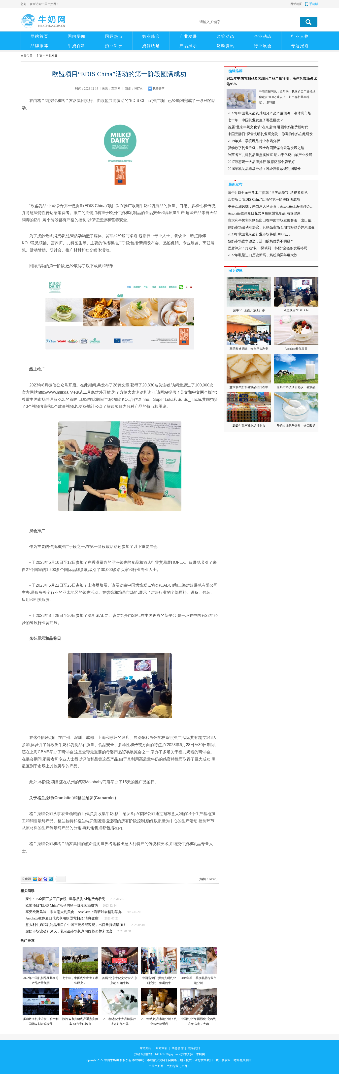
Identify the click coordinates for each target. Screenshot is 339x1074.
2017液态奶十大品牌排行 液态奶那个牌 (119, 1021)
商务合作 (178, 1048)
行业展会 (263, 46)
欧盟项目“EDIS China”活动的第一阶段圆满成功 (62, 905)
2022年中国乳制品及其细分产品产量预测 (41, 980)
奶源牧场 (151, 46)
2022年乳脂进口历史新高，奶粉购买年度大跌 (262, 255)
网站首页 (39, 36)
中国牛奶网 (111, 1060)
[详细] (271, 102)
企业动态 (263, 36)
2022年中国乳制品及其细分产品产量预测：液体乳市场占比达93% (278, 113)
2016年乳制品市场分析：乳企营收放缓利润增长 (264, 169)
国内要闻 (77, 36)
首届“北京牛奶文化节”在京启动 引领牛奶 (119, 980)
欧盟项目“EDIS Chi (296, 310)
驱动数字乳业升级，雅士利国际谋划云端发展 (41, 1021)
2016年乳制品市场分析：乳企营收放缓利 (159, 1021)
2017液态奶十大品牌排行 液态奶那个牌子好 (261, 162)
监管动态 (226, 36)
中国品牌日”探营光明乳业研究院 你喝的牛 (159, 980)
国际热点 (114, 36)
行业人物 (300, 36)
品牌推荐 (39, 46)
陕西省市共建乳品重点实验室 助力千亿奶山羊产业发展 (270, 155)
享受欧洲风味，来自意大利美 (249, 348)
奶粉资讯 (226, 46)
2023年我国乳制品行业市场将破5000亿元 (259, 234)
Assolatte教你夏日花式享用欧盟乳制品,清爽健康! (63, 918)
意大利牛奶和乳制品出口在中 (249, 387)
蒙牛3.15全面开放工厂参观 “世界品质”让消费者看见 (65, 899)
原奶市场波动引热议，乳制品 (296, 387)
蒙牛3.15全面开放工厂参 (249, 310)
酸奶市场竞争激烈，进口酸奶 (296, 425)
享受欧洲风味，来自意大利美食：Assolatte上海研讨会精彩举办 (74, 912)
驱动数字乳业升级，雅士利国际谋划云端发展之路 (266, 148)
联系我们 (194, 1048)
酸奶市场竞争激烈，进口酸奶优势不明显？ (261, 241)
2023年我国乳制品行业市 (249, 425)
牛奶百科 (77, 46)
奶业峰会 (151, 36)
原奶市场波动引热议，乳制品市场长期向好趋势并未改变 (69, 931)
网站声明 (162, 1048)
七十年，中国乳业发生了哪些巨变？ (80, 980)
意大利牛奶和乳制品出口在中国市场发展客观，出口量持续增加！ (76, 925)
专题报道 (300, 46)
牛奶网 (200, 1054)
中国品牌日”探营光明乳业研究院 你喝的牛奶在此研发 (270, 134)
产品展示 (188, 46)
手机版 (313, 4)
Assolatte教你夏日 (296, 348)
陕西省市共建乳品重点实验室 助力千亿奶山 (80, 1021)
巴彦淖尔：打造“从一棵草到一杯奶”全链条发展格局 (267, 248)
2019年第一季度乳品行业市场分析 (198, 980)
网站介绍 (145, 1048)
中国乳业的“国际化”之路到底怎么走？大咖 (198, 1021)
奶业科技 (114, 46)
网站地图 (296, 4)
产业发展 (188, 36)
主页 (39, 56)
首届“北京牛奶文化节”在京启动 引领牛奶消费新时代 (268, 127)
